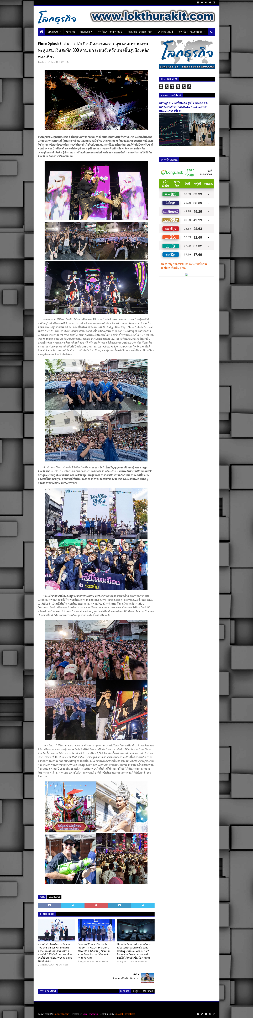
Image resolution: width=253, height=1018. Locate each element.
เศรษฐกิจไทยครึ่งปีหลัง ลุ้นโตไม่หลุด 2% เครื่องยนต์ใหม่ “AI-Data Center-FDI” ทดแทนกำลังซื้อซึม (183, 107)
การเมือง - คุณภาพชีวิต (190, 31)
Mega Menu (53, 31)
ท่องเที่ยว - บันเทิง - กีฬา (140, 31)
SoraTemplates (90, 1014)
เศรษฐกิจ (85, 31)
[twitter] (202, 2)
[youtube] (206, 2)
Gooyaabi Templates (124, 1014)
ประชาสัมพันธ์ (165, 31)
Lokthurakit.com (61, 1014)
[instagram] (214, 2)
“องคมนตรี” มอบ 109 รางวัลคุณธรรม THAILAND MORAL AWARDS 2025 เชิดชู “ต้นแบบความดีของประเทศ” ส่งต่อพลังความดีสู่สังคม (94, 951)
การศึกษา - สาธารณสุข (110, 31)
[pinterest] (210, 2)
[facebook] (197, 2)
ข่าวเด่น (70, 31)
